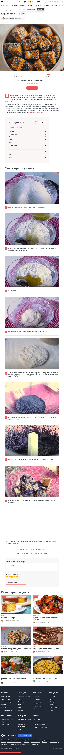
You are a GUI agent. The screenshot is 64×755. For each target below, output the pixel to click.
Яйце (51, 710)
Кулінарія (5, 722)
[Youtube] (50, 2)
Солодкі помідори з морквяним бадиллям (13, 679)
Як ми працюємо (45, 740)
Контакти (44, 742)
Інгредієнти (30, 5)
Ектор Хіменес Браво (24, 719)
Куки (33, 9)
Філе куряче (53, 704)
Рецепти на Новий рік (17, 5)
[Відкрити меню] (2, 2)
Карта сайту (4, 744)
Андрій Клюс (22, 729)
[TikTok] (57, 2)
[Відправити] (19, 2)
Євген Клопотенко (23, 722)
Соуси (20, 699)
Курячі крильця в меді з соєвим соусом (45, 618)
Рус (62, 2)
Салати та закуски (7, 701)
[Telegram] (48, 2)
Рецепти (5, 5)
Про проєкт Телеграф (7, 740)
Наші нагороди (35, 742)
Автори (36, 716)
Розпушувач (13, 134)
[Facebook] (43, 2)
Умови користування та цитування (11, 742)
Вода (11, 157)
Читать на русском (7, 22)
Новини (46, 5)
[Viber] (45, 1)
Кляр (19, 704)
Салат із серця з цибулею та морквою (16, 649)
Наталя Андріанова (41, 622)
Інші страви (36, 615)
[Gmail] (45, 553)
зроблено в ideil (58, 748)
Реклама (26, 742)
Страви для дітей (7, 710)
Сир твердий (53, 707)
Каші (19, 707)
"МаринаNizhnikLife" (36, 112)
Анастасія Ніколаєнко (9, 620)
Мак (10, 152)
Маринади (21, 701)
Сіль (10, 137)
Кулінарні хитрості (7, 719)
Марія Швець (38, 722)
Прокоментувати (13, 582)
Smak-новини (6, 716)
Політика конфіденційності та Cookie (26, 740)
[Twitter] (53, 2)
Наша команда (54, 742)
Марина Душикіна (8, 682)
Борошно (12, 131)
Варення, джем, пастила (38, 702)
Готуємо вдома (6, 724)
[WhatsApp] (36, 553)
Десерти (17, 10)
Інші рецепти (22, 693)
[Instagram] (55, 2)
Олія (10, 139)
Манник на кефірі (8, 618)
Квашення (37, 699)
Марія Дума (37, 719)
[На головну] (32, 2)
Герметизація (38, 706)
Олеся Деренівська (9, 18)
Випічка (3, 615)
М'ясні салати (4, 646)
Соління (36, 696)
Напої (39, 5)
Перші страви (6, 696)
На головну (4, 10)
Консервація (38, 693)
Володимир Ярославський (22, 725)
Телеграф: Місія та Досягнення (20, 744)
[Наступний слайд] (62, 5)
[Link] (18, 553)
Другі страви (6, 699)
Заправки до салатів (24, 696)
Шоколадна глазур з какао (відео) (46, 649)
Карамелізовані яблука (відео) (45, 678)
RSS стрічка (34, 744)
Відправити (32, 87)
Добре (40, 9)
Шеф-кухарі (57, 5)
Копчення (21, 710)
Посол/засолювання (40, 709)
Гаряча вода (13, 145)
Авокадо (52, 701)
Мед (10, 142)
